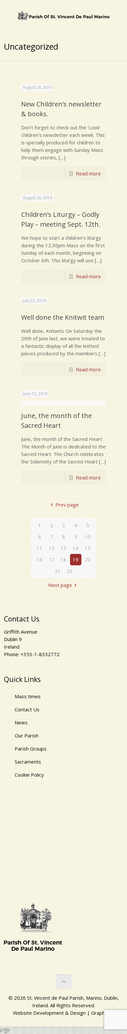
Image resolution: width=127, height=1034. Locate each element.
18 (63, 559)
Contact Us (27, 709)
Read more (88, 173)
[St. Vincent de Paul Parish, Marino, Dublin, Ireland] (63, 14)
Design (78, 1013)
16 (39, 559)
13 (63, 548)
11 (39, 548)
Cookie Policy (29, 774)
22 (70, 571)
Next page (60, 585)
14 (75, 548)
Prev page (67, 504)
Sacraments (28, 761)
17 (51, 559)
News (21, 722)
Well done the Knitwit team (62, 317)
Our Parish (26, 735)
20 (88, 559)
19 (75, 559)
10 (88, 536)
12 (51, 548)
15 (88, 548)
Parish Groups (31, 748)
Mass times (28, 696)
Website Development (38, 1013)
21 (58, 571)
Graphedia (102, 1013)
